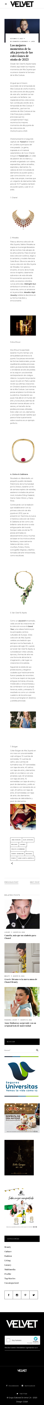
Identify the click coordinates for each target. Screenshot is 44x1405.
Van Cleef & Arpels (26, 858)
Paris (13, 858)
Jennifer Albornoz (20, 41)
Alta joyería (28, 840)
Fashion (7, 1020)
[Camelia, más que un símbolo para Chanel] (22, 914)
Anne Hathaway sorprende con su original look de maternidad (20, 1024)
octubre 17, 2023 (16, 38)
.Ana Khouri (16, 840)
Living (7, 1260)
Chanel (23, 844)
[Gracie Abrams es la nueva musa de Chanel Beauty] (22, 958)
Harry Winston (17, 853)
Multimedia (9, 1269)
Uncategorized (11, 1283)
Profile (7, 1274)
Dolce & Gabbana (18, 849)
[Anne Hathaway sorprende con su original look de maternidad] (22, 1002)
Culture (8, 1251)
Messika (29, 853)
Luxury (7, 932)
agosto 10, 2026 (18, 976)
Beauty (7, 976)
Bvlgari (14, 844)
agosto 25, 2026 (19, 932)
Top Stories (9, 1278)
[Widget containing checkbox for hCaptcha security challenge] (22, 1340)
